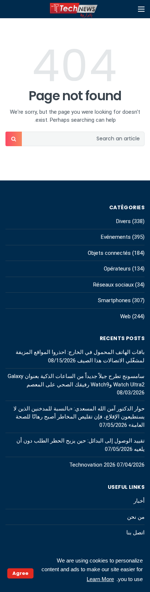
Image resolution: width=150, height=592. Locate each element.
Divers (123, 221)
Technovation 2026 (92, 464)
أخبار (139, 501)
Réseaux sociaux (113, 284)
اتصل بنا (135, 532)
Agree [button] (20, 573)
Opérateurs (117, 268)
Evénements (116, 237)
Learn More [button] (100, 579)
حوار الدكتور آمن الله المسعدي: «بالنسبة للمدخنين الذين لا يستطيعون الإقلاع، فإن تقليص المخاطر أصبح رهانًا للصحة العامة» (79, 416)
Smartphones (114, 300)
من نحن (136, 517)
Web (125, 316)
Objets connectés (109, 253)
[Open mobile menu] (141, 9)
